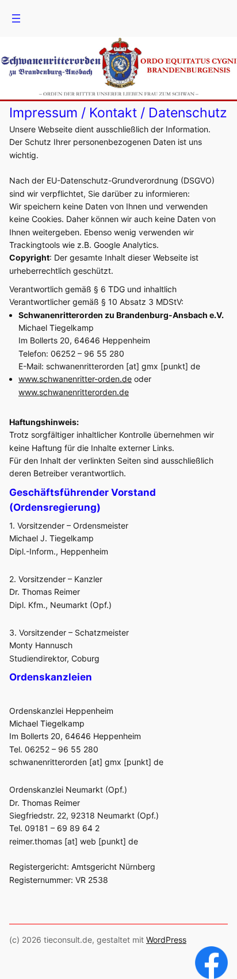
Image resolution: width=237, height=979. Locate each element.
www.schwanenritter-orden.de (75, 379)
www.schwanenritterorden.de (73, 392)
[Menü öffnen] (16, 18)
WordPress (166, 939)
